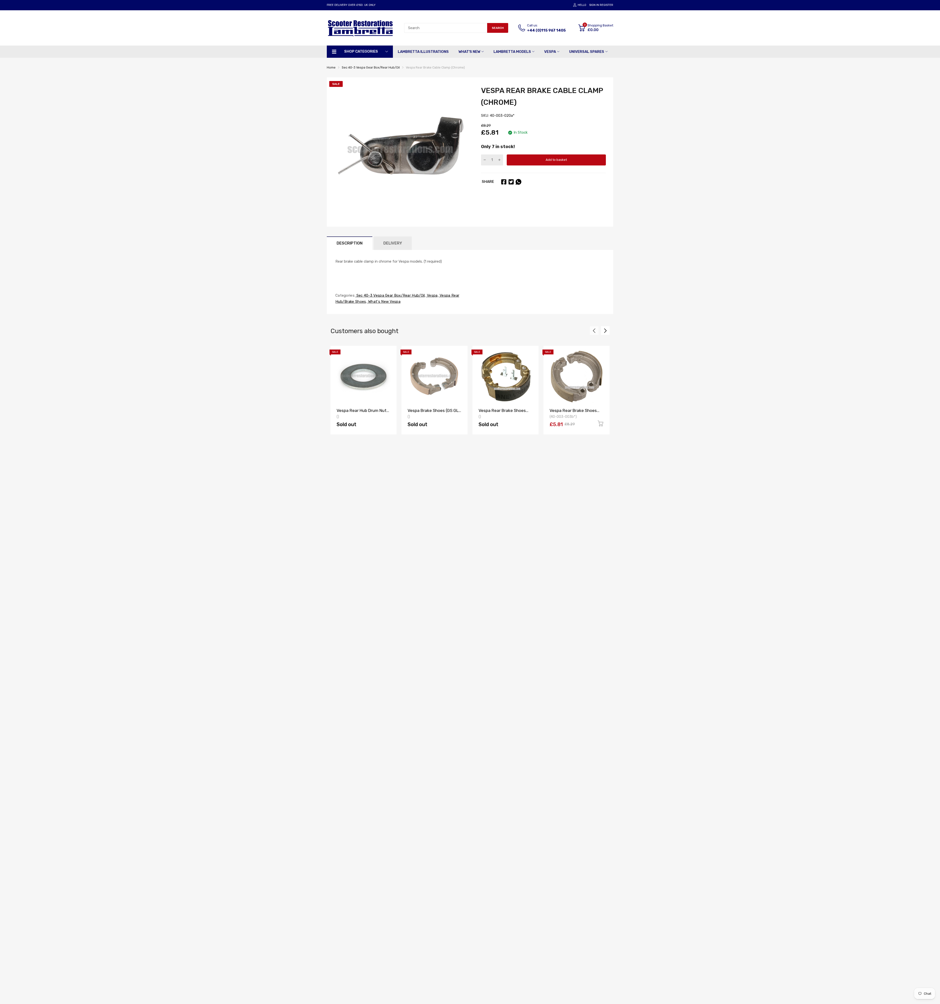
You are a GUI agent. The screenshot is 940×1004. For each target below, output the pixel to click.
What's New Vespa (383, 301)
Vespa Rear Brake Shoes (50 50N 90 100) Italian (573, 413)
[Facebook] (504, 182)
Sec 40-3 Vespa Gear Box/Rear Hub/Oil (390, 295)
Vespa (432, 295)
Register (606, 5)
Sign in (594, 5)
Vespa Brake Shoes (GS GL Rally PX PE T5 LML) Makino (434, 413)
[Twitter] (511, 182)
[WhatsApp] (518, 182)
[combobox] (445, 28)
